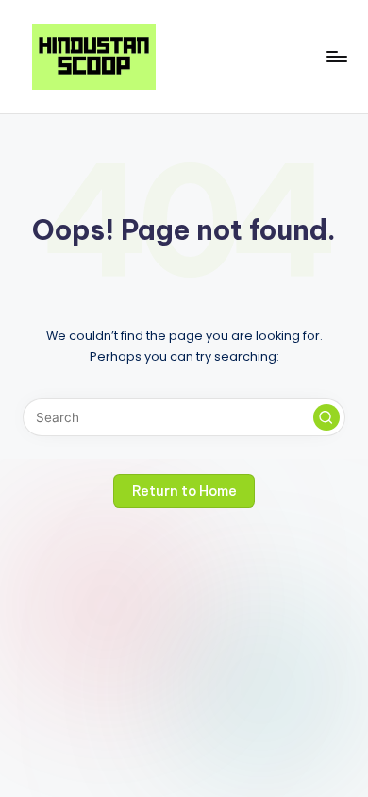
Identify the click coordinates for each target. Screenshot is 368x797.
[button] (326, 417)
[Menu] (335, 56)
